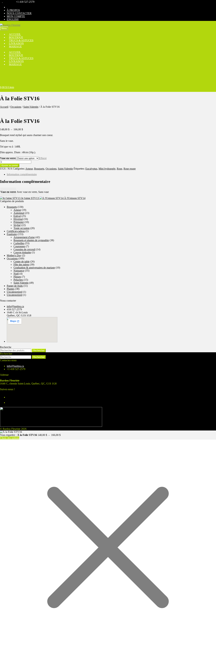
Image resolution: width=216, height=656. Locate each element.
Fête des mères (21, 264)
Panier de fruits (15, 285)
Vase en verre (8, 158)
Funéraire (12, 234)
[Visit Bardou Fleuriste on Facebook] (9, 402)
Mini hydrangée (107, 168)
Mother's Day (14, 255)
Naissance (19, 270)
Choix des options (9, 438)
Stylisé (17, 225)
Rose (119, 168)
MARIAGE (15, 46)
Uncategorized (14, 291)
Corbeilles (19, 243)
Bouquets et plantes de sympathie (31, 240)
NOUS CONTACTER (19, 13)
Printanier (19, 222)
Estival (17, 216)
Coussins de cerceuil (24, 249)
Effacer (43, 158)
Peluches (18, 279)
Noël (16, 273)
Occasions (15, 106)
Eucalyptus (91, 168)
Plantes (10, 288)
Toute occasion (22, 228)
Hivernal (18, 219)
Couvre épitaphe (22, 252)
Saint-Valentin (30, 106)
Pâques (17, 276)
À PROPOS (13, 10)
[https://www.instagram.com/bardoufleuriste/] (4, 1)
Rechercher (38, 350)
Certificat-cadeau (16, 231)
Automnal (19, 213)
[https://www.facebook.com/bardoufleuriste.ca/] (1, 1)
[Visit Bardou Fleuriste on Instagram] (9, 397)
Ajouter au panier (9, 165)
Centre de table (22, 261)
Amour (29, 168)
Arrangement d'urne (24, 237)
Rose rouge (130, 168)
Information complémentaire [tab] (22, 174)
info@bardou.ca (15, 306)
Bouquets (39, 168)
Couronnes (19, 246)
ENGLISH (13, 19)
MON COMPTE (16, 16)
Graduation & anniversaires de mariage (34, 267)
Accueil (4, 106)
